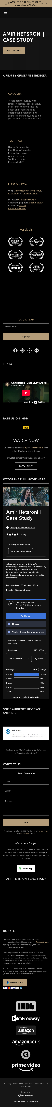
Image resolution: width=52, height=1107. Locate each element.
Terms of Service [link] (25, 833)
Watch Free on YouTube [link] (26, 1101)
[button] (6, 12)
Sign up (26, 336)
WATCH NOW (14, 50)
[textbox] (26, 326)
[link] (26, 12)
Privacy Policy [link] (43, 831)
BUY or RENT (26, 466)
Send (26, 822)
